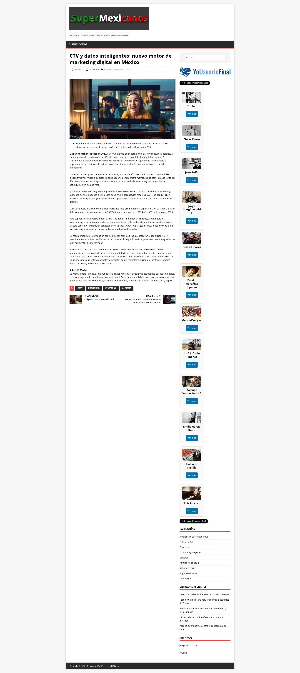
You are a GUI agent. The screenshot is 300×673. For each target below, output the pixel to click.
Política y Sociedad (189, 562)
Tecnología (185, 578)
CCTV (80, 288)
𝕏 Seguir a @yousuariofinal (194, 521)
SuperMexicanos (188, 573)
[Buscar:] (205, 57)
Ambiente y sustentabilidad (194, 536)
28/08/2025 (79, 69)
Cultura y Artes (187, 541)
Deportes (184, 547)
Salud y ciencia (187, 567)
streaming (110, 288)
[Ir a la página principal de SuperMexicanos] (109, 28)
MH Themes (115, 666)
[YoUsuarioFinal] (205, 74)
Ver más (192, 113)
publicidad (94, 288)
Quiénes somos (78, 44)
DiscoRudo (94, 69)
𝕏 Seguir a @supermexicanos (195, 83)
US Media (126, 288)
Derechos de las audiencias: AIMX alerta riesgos (205, 594)
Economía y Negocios (114, 69)
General (184, 557)
